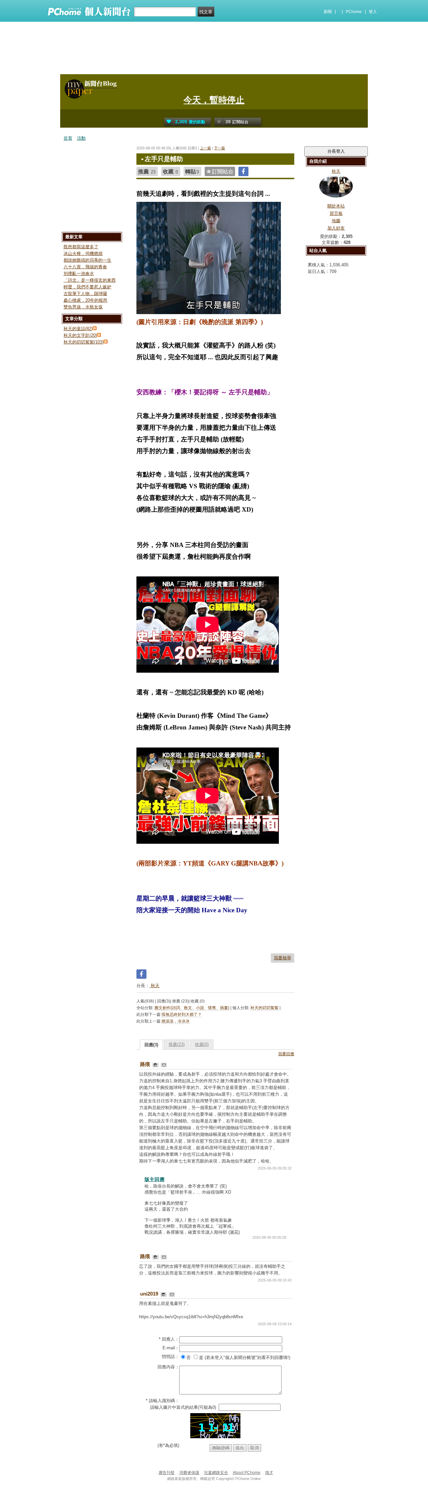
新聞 (328, 11)
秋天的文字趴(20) (80, 335)
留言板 (336, 213)
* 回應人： (169, 1339)
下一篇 (219, 148)
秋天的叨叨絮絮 (264, 1007)
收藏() (202, 1044)
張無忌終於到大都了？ (182, 1014)
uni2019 (149, 1294)
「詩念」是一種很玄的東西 (90, 280)
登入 (373, 11)
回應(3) (151, 1044)
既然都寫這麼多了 (81, 246)
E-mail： (171, 1347)
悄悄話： (170, 1356)
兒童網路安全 (216, 1472)
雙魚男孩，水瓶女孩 (83, 306)
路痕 (145, 1064)
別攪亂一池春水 (79, 273)
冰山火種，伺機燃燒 (83, 253)
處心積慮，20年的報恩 (85, 300)
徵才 (269, 1472)
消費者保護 (189, 1472)
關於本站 (336, 206)
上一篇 (205, 148)
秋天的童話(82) (78, 328)
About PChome (246, 1472)
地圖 (336, 220)
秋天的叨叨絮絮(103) (84, 342)
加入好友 (336, 228)
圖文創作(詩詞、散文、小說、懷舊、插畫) (191, 1007)
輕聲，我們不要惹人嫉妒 (87, 286)
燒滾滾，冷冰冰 (176, 1021)
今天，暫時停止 (214, 100)
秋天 (154, 985)
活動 (81, 138)
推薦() (177, 1044)
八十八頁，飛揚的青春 (85, 266)
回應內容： (168, 1366)
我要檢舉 (282, 957)
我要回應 (286, 1054)
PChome (354, 11)
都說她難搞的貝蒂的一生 (87, 260)
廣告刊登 (166, 1472)
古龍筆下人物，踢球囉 (85, 293)
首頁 (68, 138)
